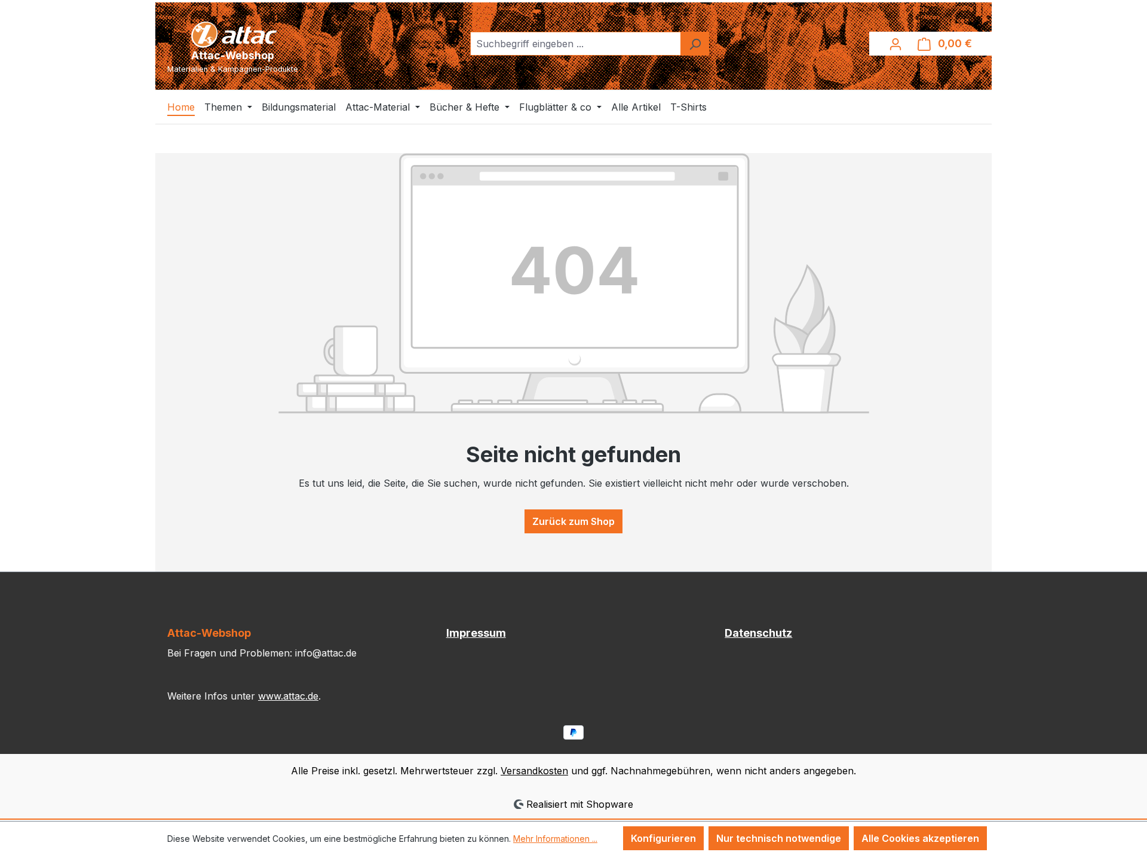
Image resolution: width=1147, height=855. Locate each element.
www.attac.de (288, 696)
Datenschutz (758, 633)
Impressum (476, 633)
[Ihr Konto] (895, 44)
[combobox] (575, 44)
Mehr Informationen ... (555, 838)
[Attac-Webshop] (232, 33)
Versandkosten (534, 771)
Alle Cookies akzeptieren (920, 838)
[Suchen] (694, 44)
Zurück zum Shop (573, 521)
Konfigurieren (663, 838)
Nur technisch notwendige (778, 838)
